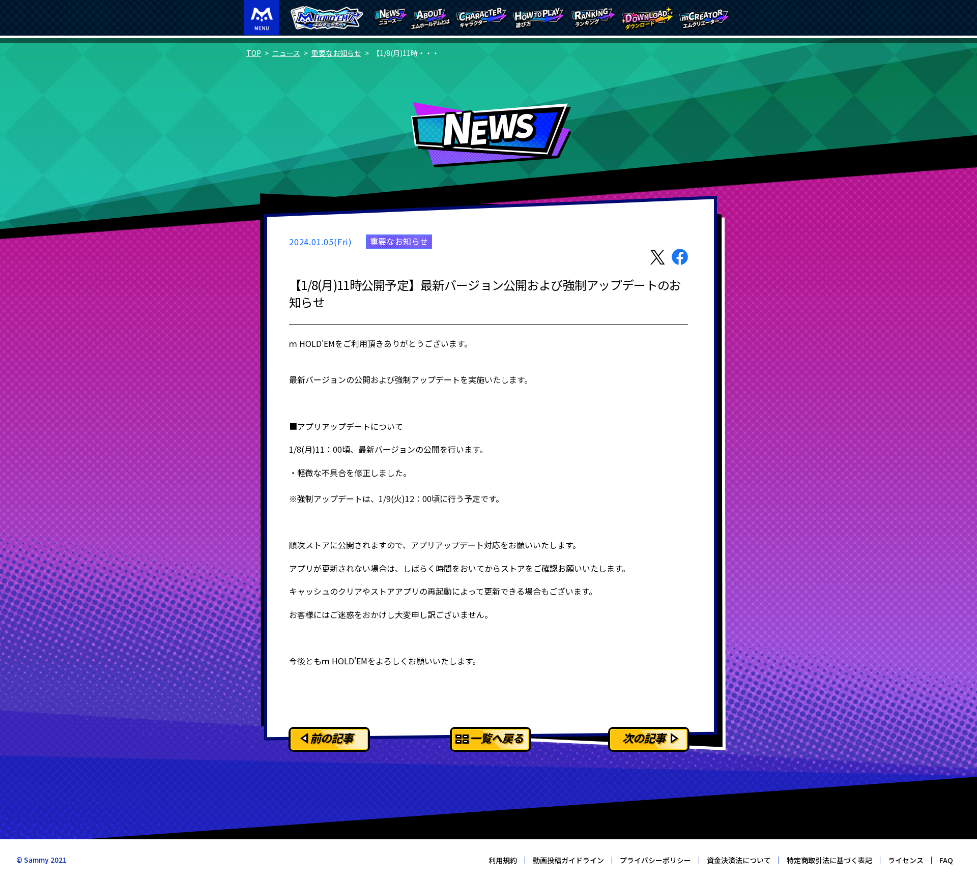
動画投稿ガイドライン (568, 860)
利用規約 (503, 860)
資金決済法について (739, 860)
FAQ (946, 860)
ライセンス (906, 860)
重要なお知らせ (336, 53)
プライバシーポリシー (655, 860)
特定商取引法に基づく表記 (829, 860)
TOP (253, 53)
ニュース (286, 53)
